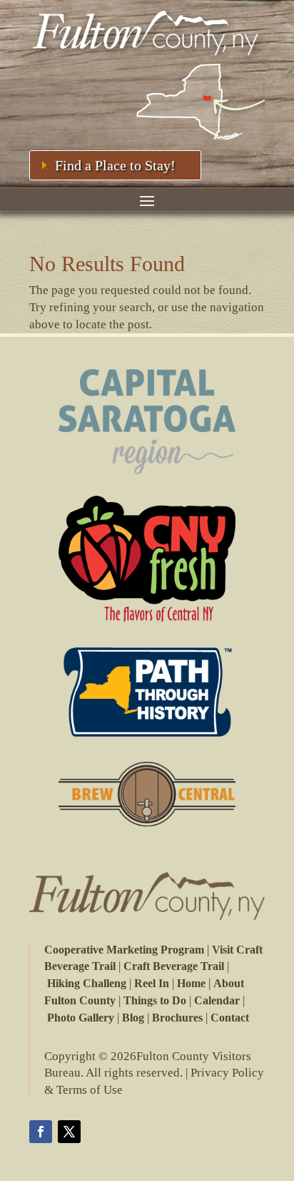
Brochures (177, 1017)
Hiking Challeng (86, 983)
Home (191, 983)
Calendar (217, 1000)
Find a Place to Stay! (115, 165)
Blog (133, 1017)
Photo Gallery (80, 1017)
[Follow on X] (69, 1131)
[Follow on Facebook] (40, 1131)
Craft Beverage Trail (173, 966)
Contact (230, 1017)
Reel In (151, 983)
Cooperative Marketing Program (124, 950)
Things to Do (154, 1000)
